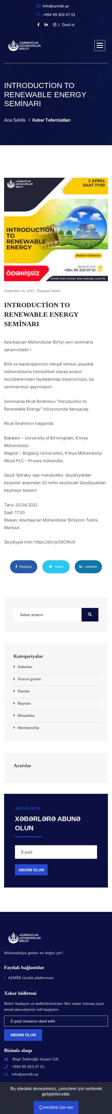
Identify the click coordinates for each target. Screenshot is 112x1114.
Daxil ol (68, 24)
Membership (28, 728)
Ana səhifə (15, 120)
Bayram (24, 703)
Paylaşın (25, 567)
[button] (99, 45)
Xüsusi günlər (29, 679)
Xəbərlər (25, 667)
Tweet (58, 567)
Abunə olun (23, 1035)
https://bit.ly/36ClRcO (54, 542)
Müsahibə (26, 715)
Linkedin (90, 567)
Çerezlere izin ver (56, 1107)
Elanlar (24, 691)
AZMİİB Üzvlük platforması (31, 978)
